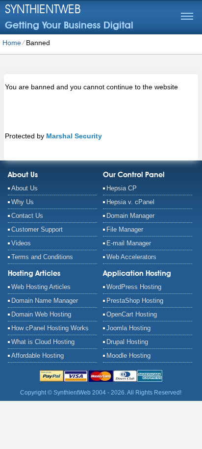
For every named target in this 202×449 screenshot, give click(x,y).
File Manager (124, 229)
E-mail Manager (128, 243)
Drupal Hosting (127, 341)
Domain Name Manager (44, 300)
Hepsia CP (121, 188)
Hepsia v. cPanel (130, 202)
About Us (24, 188)
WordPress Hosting (133, 287)
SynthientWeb (43, 8)
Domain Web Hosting (41, 314)
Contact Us (27, 215)
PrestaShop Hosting (134, 300)
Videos (21, 243)
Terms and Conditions (42, 257)
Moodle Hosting (128, 355)
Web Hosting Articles (41, 287)
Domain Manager (130, 215)
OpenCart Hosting (131, 314)
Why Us (22, 202)
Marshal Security (74, 136)
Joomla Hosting (128, 328)
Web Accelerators (131, 257)
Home (11, 43)
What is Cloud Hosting (43, 341)
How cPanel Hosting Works (50, 328)
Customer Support (37, 229)
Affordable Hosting (37, 355)
